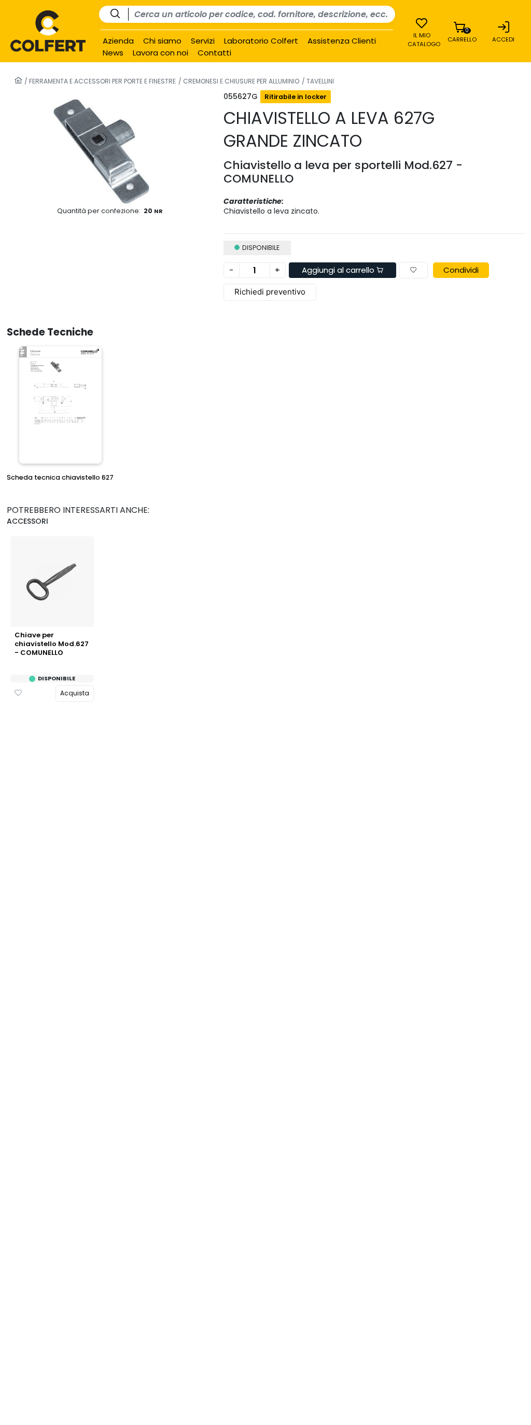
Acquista (74, 693)
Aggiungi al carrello (339, 269)
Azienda (118, 41)
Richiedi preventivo (269, 292)
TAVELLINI (319, 81)
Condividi (461, 269)
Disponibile (56, 678)
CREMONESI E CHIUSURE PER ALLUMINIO (240, 81)
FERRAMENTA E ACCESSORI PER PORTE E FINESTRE (101, 81)
